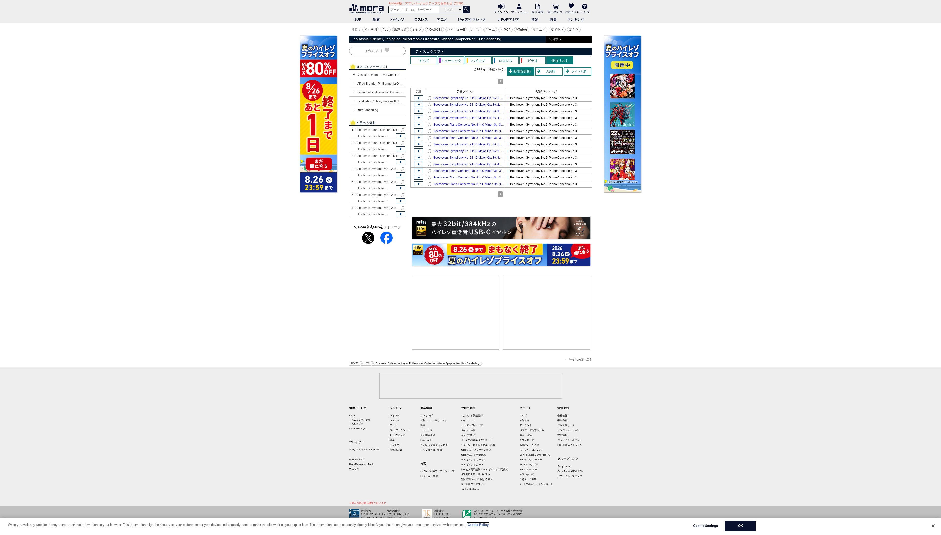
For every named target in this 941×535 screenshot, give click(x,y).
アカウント (526, 425)
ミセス (417, 29)
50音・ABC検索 (429, 476)
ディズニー (396, 445)
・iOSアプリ (356, 423)
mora (352, 415)
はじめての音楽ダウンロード (477, 440)
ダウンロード (527, 440)
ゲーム (490, 29)
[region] (470, 526)
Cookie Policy (478, 525)
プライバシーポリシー (569, 440)
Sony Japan (564, 466)
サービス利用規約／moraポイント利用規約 (484, 469)
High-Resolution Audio (361, 464)
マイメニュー (520, 11)
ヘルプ (585, 11)
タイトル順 (579, 71)
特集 (553, 19)
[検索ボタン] (466, 9)
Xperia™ (354, 469)
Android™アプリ (529, 464)
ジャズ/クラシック (472, 19)
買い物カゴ (555, 11)
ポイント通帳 (468, 430)
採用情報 (562, 435)
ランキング (575, 19)
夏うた (574, 29)
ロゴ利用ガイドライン (473, 484)
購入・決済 (526, 435)
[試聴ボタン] (400, 135)
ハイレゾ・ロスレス (531, 449)
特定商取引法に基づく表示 (475, 474)
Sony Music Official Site (570, 471)
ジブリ (475, 29)
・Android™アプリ (359, 420)
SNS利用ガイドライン (569, 445)
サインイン (501, 11)
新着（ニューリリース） (433, 420)
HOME (355, 363)
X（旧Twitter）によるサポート (536, 484)
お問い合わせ (527, 474)
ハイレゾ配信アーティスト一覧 (437, 471)
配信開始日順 (522, 71)
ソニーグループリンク (569, 476)
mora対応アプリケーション (476, 449)
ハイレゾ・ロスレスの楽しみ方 (478, 445)
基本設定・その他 (529, 445)
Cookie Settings (470, 489)
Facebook (426, 440)
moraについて (468, 435)
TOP (357, 19)
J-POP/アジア (508, 19)
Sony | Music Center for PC (364, 449)
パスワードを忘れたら (532, 430)
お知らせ (524, 420)
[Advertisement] (455, 312)
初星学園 (370, 29)
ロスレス (421, 19)
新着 (376, 19)
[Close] (933, 526)
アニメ (442, 19)
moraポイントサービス (473, 459)
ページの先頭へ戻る (580, 359)
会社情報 (562, 415)
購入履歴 (538, 11)
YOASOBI (434, 29)
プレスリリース (566, 425)
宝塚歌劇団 (396, 449)
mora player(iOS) (529, 469)
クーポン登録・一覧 (472, 425)
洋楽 (534, 19)
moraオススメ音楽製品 (473, 454)
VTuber (521, 29)
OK (740, 526)
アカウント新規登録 (472, 415)
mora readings (357, 428)
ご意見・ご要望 (528, 479)
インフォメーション (568, 430)
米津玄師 (400, 29)
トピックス (426, 430)
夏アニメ (539, 29)
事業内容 (562, 420)
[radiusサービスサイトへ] (501, 228)
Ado (386, 29)
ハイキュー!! (456, 29)
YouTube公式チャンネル (434, 445)
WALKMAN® (356, 459)
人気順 (550, 71)
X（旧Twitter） (428, 435)
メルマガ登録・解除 (431, 449)
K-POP (505, 29)
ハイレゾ (397, 19)
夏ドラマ (557, 29)
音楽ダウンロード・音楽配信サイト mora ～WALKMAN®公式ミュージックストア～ (367, 8)
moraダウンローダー (531, 459)
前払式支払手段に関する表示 (477, 479)
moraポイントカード (472, 464)
